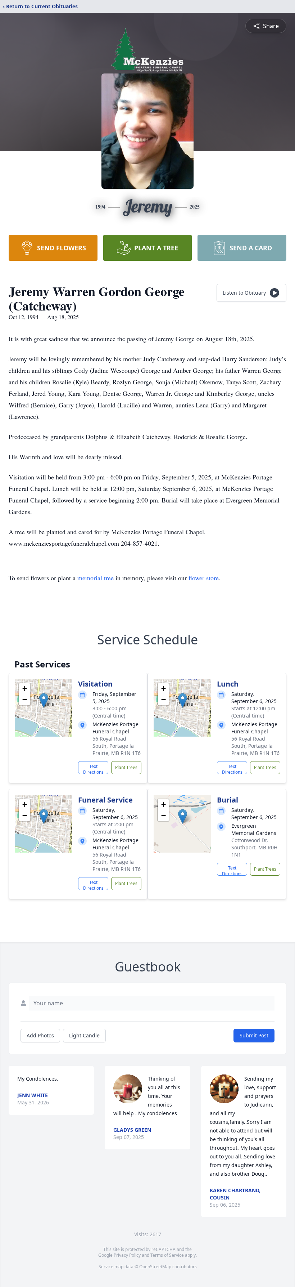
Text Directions (93, 768)
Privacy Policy (127, 1255)
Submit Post (254, 1035)
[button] (43, 700)
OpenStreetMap (155, 1267)
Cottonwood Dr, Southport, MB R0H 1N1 (254, 847)
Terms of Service (167, 1255)
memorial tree (95, 577)
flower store (204, 577)
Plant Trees (126, 767)
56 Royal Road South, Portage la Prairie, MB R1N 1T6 (116, 745)
